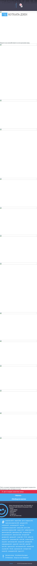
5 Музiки (18, 495)
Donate (11, 563)
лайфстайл (29, 530)
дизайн (5, 537)
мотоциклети (21, 546)
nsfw (21, 539)
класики (30, 546)
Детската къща (9, 555)
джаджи (24, 523)
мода (4, 541)
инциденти (12, 551)
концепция (14, 525)
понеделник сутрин (9, 527)
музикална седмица (9, 530)
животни (16, 492)
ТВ (11, 548)
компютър (29, 539)
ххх (22, 525)
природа (5, 539)
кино (22, 544)
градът (20, 530)
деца (28, 544)
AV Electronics (9, 557)
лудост (21, 551)
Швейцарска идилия (19, 499)
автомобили (7, 534)
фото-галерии (8, 492)
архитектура (7, 532)
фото (27, 527)
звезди (21, 541)
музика (13, 537)
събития (5, 525)
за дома (5, 548)
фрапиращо (17, 532)
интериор (27, 532)
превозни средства (12, 523)
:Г (16, 5)
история (25, 534)
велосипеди (12, 541)
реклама (28, 541)
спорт (20, 537)
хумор (21, 492)
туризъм (11, 546)
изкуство (9, 520)
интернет (27, 548)
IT (25, 537)
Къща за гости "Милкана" (21, 557)
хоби (30, 537)
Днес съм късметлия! (20, 5)
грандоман (14, 539)
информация (7, 544)
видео (18, 520)
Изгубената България (21, 555)
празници (18, 548)
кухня (4, 551)
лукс (4, 546)
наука (15, 544)
